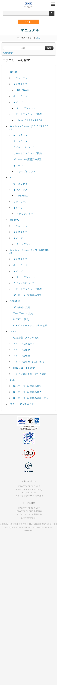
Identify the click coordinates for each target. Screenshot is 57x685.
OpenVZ (15, 219)
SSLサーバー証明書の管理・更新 (31, 398)
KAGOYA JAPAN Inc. (35, 527)
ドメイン (15, 331)
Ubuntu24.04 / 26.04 (29, 120)
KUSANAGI (23, 90)
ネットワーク (20, 96)
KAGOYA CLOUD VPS (29, 486)
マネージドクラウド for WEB (29, 496)
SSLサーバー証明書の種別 (27, 385)
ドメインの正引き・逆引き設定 (30, 373)
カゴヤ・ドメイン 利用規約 (29, 514)
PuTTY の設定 (21, 319)
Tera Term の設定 (23, 313)
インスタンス (20, 84)
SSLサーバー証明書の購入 (27, 392)
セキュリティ (20, 78)
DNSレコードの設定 (24, 367)
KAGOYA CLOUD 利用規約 (29, 511)
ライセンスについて (24, 147)
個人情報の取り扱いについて (42, 524)
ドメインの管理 (21, 355)
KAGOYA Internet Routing (29, 489)
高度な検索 (8, 53)
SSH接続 (15, 301)
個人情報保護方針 (18, 524)
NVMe (13, 71)
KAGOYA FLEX (29, 492)
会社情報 (4, 524)
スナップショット (25, 108)
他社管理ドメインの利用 (26, 337)
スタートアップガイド (22, 404)
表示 (38, 38)
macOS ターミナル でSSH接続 (30, 325)
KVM (13, 177)
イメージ (18, 102)
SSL (12, 379)
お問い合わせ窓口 (29, 517)
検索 (49, 48)
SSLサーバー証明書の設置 (27, 159)
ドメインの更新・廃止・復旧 (28, 361)
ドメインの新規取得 (24, 343)
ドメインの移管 (21, 349)
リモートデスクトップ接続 (27, 114)
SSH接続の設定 (21, 307)
